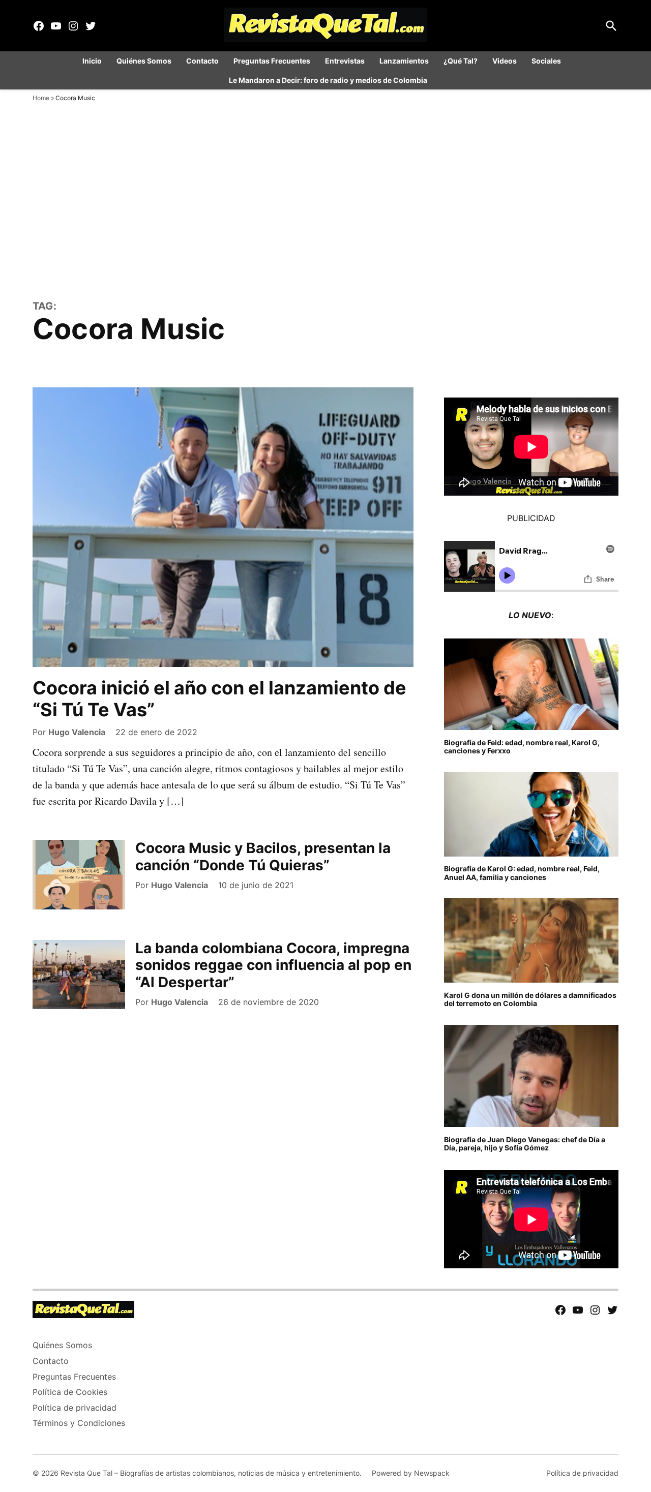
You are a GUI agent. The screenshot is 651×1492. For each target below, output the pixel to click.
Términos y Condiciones (79, 1423)
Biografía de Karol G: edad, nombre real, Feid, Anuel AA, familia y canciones (522, 872)
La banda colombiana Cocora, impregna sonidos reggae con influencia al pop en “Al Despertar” (273, 965)
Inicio (92, 60)
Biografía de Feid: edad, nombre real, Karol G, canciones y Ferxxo (522, 746)
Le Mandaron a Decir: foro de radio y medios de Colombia (328, 80)
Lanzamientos (404, 60)
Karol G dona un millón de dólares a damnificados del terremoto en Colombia (530, 999)
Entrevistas (345, 60)
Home (41, 98)
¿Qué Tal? (460, 60)
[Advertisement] (325, 224)
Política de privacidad (74, 1408)
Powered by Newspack (411, 1473)
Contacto (202, 60)
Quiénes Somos (143, 60)
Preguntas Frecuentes (271, 60)
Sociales (546, 60)
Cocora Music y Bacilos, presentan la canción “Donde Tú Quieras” (263, 856)
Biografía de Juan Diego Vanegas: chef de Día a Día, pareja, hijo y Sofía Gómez (524, 1143)
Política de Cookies (70, 1392)
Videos (504, 60)
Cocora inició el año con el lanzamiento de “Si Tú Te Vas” (219, 699)
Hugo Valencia (76, 732)
